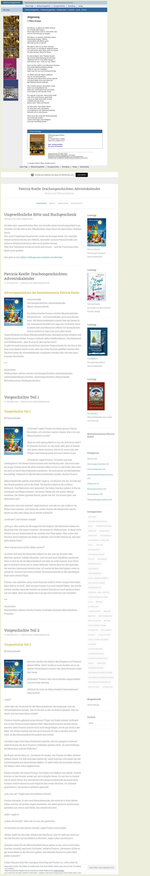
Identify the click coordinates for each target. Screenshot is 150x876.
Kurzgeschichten (59, 6)
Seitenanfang (84, 167)
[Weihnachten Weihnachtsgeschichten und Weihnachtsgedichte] (10, 100)
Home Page (30, 6)
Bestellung (71, 6)
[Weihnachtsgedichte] (10, 79)
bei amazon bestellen (55, 146)
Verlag (80, 6)
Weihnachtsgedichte (43, 6)
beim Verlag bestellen (55, 144)
